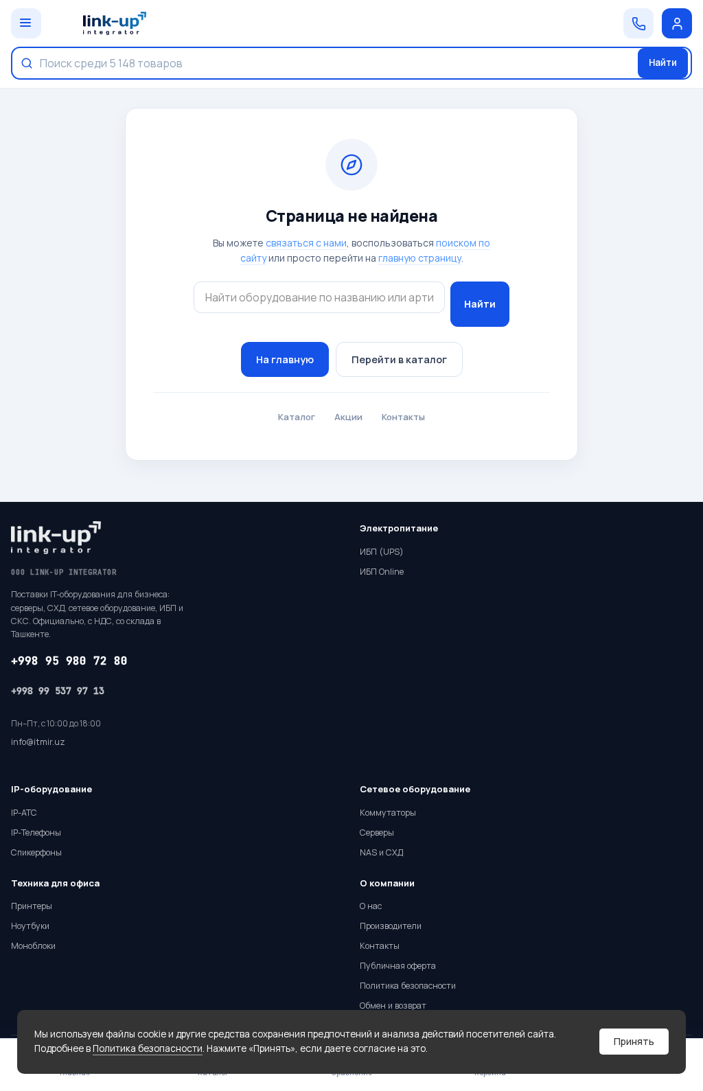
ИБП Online (382, 571)
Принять (634, 1041)
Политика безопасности (148, 1048)
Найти (663, 62)
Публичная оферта (398, 966)
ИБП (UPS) (382, 552)
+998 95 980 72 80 (69, 661)
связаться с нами (306, 242)
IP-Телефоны (36, 832)
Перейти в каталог (399, 359)
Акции (348, 417)
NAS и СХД (381, 852)
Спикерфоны (36, 852)
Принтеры (31, 906)
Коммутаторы (388, 812)
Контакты (403, 417)
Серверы (377, 832)
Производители (391, 926)
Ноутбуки (30, 926)
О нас (371, 906)
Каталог (296, 417)
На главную (285, 359)
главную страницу (419, 257)
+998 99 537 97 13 (57, 691)
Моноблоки (33, 946)
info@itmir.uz (38, 742)
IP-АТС (24, 812)
